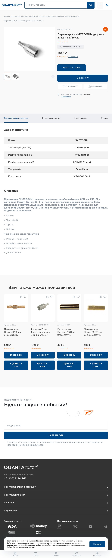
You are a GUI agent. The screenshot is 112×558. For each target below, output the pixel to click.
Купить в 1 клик (71, 68)
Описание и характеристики (16, 118)
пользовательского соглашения (82, 442)
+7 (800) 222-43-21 (15, 478)
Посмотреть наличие (51, 118)
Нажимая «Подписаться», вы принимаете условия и (55, 443)
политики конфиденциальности (25, 445)
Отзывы (104, 118)
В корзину (83, 78)
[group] (7, 76)
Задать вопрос (80, 118)
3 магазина (73, 57)
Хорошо (97, 544)
